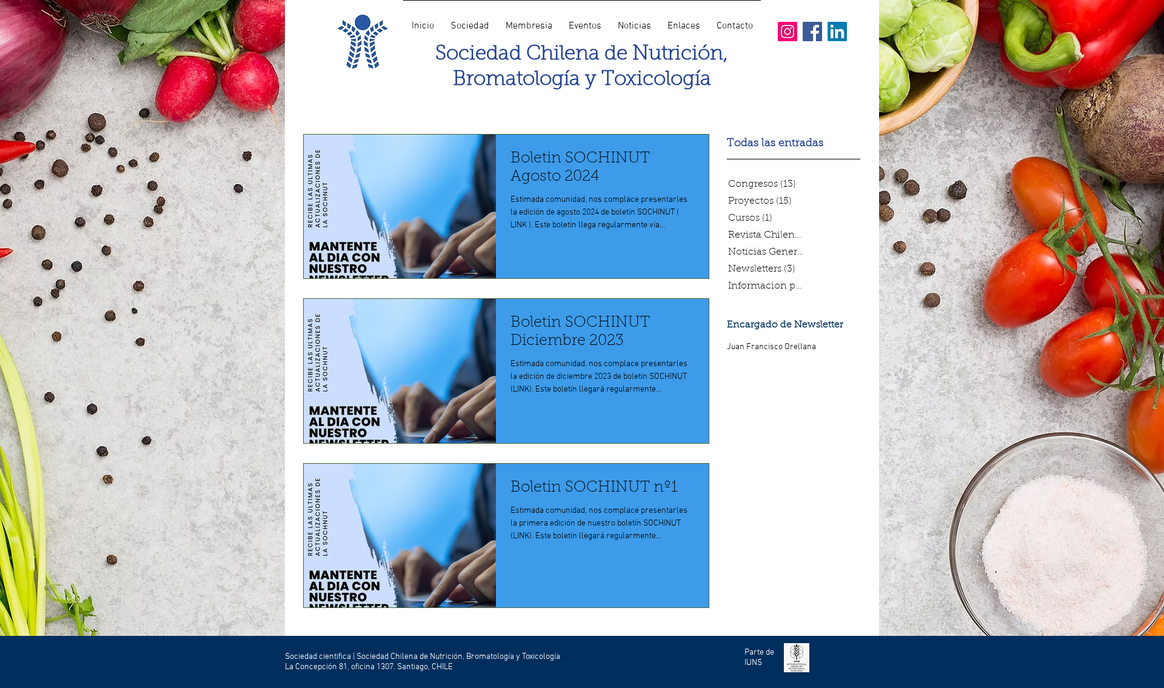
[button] (469, 20)
